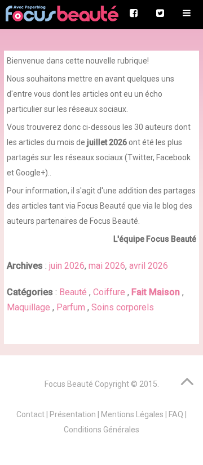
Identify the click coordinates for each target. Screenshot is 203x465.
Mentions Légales (132, 414)
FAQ (176, 414)
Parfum (71, 307)
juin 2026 (67, 265)
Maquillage (29, 307)
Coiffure (110, 292)
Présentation (73, 414)
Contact (30, 414)
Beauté (74, 292)
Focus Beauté (69, 384)
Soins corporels (122, 307)
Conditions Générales (101, 429)
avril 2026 (148, 265)
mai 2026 (107, 265)
